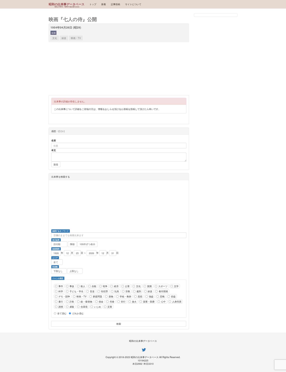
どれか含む (78, 313)
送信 (55, 164)
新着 (103, 4)
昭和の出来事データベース (66, 4)
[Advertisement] (148, 68)
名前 (53, 140)
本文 (53, 150)
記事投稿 (115, 4)
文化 (54, 38)
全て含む (62, 313)
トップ (92, 4)
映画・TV (76, 38)
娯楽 (64, 38)
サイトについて (133, 4)
